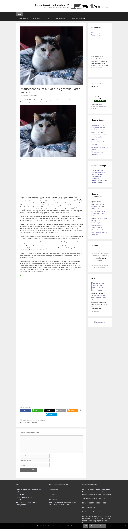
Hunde (104, 260)
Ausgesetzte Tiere (102, 267)
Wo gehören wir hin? (98, 125)
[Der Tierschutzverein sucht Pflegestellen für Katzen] (100, 286)
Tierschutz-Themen (59, 19)
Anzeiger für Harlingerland (100, 255)
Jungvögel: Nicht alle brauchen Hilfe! (99, 181)
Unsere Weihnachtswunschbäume (28, 422)
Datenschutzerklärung (24, 497)
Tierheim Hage (105, 265)
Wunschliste (95, 68)
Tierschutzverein (23, 19)
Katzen (21, 419)
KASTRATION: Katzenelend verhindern (97, 176)
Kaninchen (94, 265)
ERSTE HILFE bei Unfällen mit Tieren (99, 171)
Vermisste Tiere (103, 263)
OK (86, 526)
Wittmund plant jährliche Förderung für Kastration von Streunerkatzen (99, 222)
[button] (25, 410)
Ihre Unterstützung (56, 502)
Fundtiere (102, 253)
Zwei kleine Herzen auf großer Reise (98, 206)
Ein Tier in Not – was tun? (77, 19)
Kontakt (19, 500)
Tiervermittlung (98, 261)
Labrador (99, 265)
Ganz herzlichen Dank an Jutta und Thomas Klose (32, 420)
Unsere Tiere (36, 19)
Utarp (98, 251)
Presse (101, 251)
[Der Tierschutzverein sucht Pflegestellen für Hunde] (100, 290)
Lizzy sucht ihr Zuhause (99, 142)
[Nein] (126, 526)
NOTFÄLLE (47, 19)
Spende (96, 267)
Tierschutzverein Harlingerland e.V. (52, 5)
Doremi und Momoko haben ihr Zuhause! (99, 232)
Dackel (106, 253)
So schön (94, 144)
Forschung (94, 251)
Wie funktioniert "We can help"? (98, 106)
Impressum (20, 494)
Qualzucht (96, 258)
